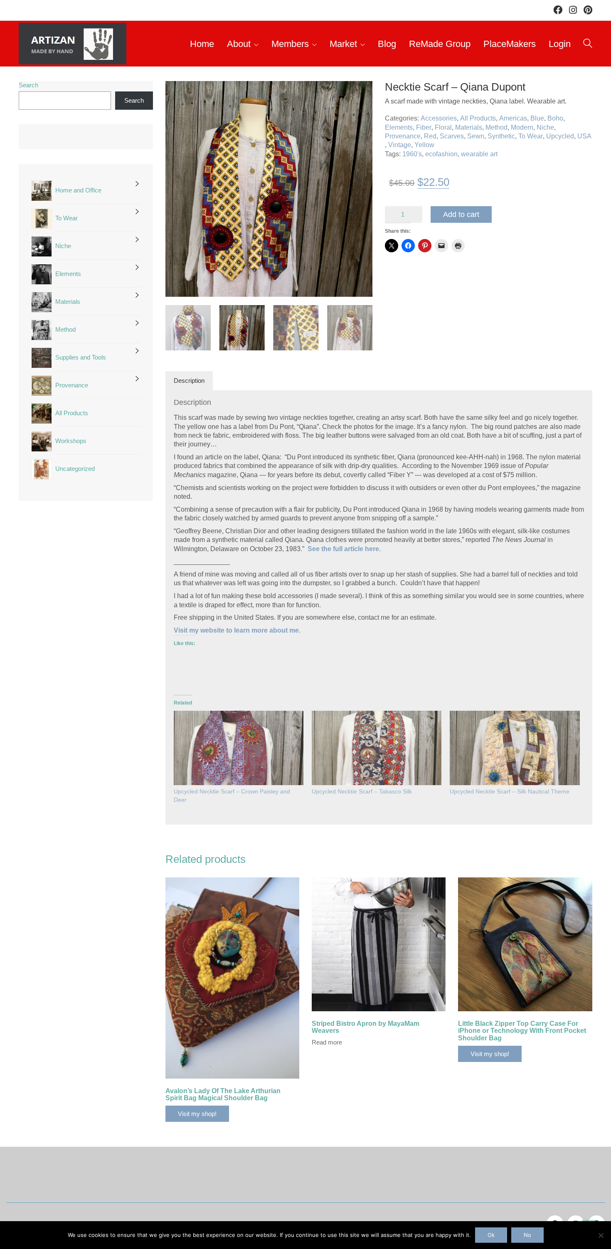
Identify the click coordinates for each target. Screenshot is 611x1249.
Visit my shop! (197, 1113)
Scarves (452, 136)
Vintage (399, 144)
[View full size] (176, 94)
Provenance (403, 136)
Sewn (475, 136)
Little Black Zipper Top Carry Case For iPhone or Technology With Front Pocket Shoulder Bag (522, 1031)
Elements (399, 127)
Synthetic (501, 136)
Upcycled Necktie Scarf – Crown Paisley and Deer (232, 795)
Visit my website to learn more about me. (237, 630)
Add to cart (461, 214)
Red (430, 136)
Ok (491, 1235)
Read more (327, 1042)
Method (496, 127)
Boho (555, 118)
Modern (522, 127)
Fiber (423, 127)
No (527, 1235)
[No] (600, 1235)
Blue (537, 118)
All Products (478, 118)
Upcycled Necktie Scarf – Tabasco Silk (362, 791)
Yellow (424, 144)
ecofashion (441, 154)
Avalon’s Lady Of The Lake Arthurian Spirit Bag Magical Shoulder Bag (223, 1094)
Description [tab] (189, 380)
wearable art (479, 154)
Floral (443, 127)
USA (584, 136)
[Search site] (587, 45)
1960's (412, 154)
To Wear (530, 136)
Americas (513, 118)
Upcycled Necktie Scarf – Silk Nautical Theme (509, 791)
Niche (545, 127)
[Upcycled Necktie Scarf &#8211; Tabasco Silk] (376, 748)
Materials (468, 127)
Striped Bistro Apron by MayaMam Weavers (365, 1027)
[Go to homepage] (72, 43)
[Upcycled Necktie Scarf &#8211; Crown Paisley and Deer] (238, 748)
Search (28, 85)
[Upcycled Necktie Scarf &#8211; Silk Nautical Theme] (514, 748)
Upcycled (560, 136)
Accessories (439, 118)
